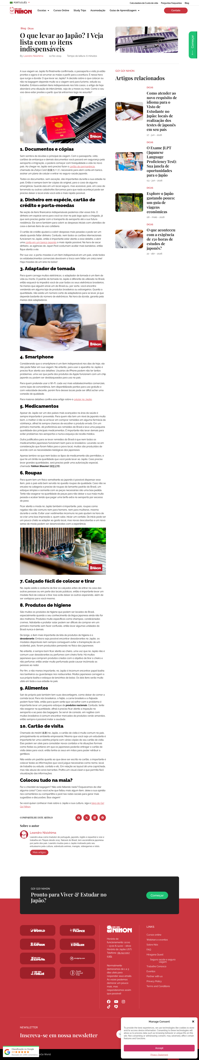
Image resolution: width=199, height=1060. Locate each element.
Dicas (31, 28)
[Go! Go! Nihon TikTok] (109, 1007)
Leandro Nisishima (33, 56)
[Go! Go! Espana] (37, 958)
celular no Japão (83, 399)
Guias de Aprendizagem (123, 10)
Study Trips (80, 10)
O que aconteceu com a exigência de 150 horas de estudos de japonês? (161, 239)
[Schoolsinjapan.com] (77, 944)
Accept (159, 1048)
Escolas (42, 10)
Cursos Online (61, 10)
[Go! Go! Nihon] (119, 929)
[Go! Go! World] (37, 930)
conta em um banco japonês (41, 242)
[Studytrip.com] (77, 930)
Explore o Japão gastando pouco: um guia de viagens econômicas (161, 202)
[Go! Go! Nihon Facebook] (109, 1001)
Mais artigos (39, 852)
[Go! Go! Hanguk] (37, 944)
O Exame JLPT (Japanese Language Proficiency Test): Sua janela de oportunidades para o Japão (162, 161)
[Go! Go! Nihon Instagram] (123, 1001)
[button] (193, 1021)
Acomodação (97, 10)
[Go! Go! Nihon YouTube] (116, 1001)
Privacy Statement (159, 1055)
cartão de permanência (82, 166)
